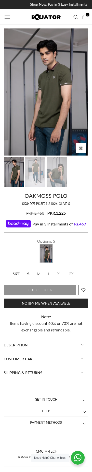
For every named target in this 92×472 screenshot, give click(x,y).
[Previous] (7, 92)
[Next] (84, 92)
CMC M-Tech (46, 451)
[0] (84, 17)
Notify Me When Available (46, 303)
